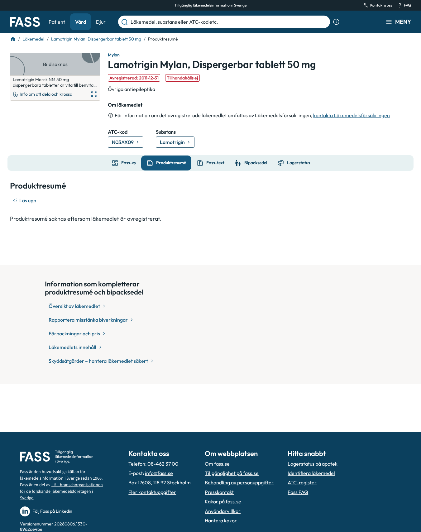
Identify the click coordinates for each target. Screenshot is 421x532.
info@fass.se (159, 473)
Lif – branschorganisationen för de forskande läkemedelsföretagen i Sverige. (61, 491)
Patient (57, 22)
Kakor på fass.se (223, 501)
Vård (80, 22)
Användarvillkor (223, 511)
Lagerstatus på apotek (312, 464)
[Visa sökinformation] (336, 22)
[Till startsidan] (13, 39)
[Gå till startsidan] (25, 22)
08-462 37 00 (163, 464)
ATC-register (302, 482)
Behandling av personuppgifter (239, 482)
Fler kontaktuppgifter (152, 492)
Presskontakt (219, 492)
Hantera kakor (221, 520)
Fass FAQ (298, 492)
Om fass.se (217, 464)
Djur (101, 22)
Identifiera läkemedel (311, 473)
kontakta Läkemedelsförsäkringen (351, 115)
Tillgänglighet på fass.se (232, 473)
